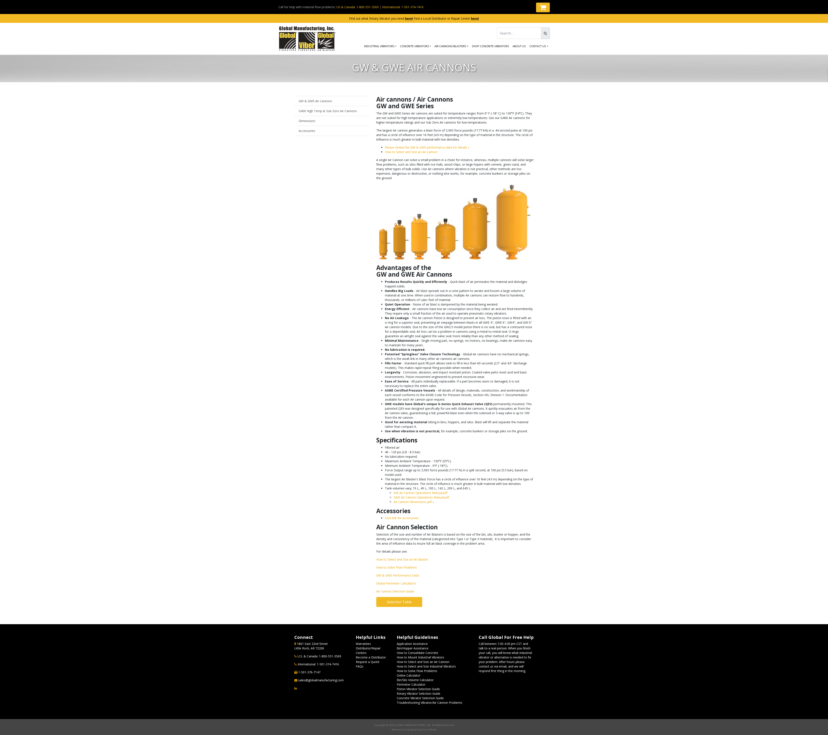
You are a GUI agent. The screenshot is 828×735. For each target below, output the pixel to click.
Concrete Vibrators (414, 46)
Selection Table (399, 602)
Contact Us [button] (537, 46)
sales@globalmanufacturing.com (321, 680)
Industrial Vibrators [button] (379, 46)
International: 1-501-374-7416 (402, 7)
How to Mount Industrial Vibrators (420, 657)
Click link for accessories (402, 518)
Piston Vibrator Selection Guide (418, 689)
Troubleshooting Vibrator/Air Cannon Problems (429, 703)
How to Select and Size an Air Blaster (402, 559)
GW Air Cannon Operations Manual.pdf (420, 493)
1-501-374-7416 (328, 664)
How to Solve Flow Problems (396, 567)
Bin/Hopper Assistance (412, 648)
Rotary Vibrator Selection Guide (418, 693)
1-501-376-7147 (309, 672)
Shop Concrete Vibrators (490, 46)
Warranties (363, 644)
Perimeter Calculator (411, 684)
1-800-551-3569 (330, 656)
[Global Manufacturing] (307, 39)
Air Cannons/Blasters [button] (450, 46)
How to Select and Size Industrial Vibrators (426, 666)
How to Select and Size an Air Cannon (411, 152)
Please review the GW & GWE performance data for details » (427, 147)
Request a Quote (368, 662)
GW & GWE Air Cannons (315, 101)
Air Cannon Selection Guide (395, 591)
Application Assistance (412, 644)
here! (409, 18)
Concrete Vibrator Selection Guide (420, 698)
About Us (519, 46)
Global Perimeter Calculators (396, 583)
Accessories (307, 131)
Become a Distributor (371, 657)
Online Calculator (408, 675)
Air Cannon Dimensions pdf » (414, 502)
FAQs (359, 666)
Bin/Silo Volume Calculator (415, 680)
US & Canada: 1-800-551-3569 (357, 7)
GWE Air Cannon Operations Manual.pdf (421, 497)
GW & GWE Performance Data (397, 575)
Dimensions (307, 121)
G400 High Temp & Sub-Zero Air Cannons (328, 111)
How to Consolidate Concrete (417, 653)
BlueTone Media (426, 729)
